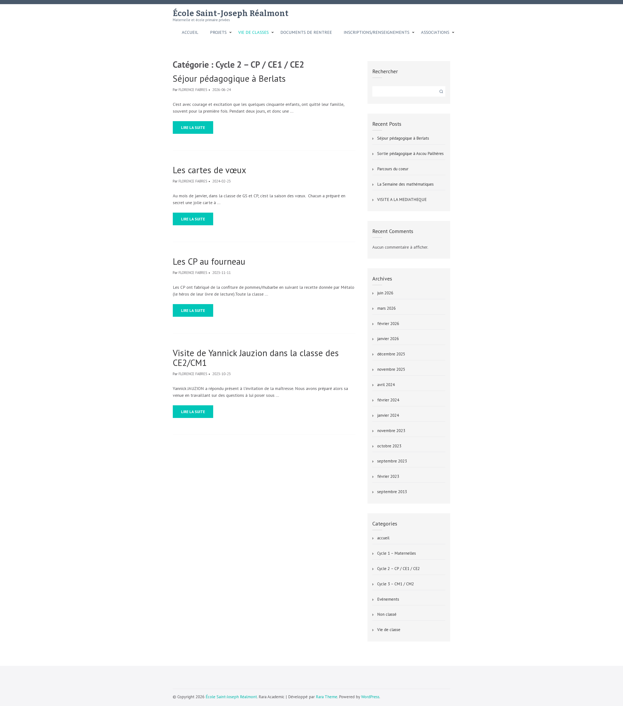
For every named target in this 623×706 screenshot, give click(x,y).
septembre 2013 (392, 491)
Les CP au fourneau (209, 261)
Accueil (190, 32)
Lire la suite (193, 127)
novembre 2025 (391, 369)
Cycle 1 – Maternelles (396, 553)
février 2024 (388, 400)
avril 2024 (386, 384)
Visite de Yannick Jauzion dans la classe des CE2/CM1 (256, 358)
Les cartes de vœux (209, 170)
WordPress (370, 696)
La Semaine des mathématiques (405, 184)
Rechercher (385, 71)
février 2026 (388, 323)
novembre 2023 (391, 430)
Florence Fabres (193, 89)
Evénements (388, 599)
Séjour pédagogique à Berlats (229, 78)
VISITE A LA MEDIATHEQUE (402, 199)
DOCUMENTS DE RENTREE (306, 32)
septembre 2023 (392, 461)
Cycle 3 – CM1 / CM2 (395, 584)
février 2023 (388, 476)
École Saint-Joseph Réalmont (231, 13)
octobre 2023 (389, 446)
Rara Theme (326, 696)
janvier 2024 (388, 415)
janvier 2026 (388, 338)
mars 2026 (386, 308)
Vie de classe (388, 629)
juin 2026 (385, 293)
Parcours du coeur (392, 169)
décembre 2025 (391, 354)
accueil (383, 538)
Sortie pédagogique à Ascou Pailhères (410, 153)
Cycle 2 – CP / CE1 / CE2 (398, 568)
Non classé (386, 614)
